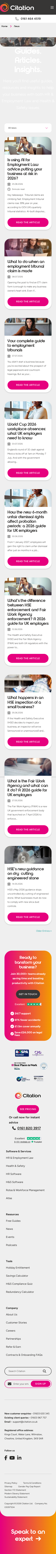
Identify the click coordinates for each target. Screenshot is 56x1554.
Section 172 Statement (15, 1490)
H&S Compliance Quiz (19, 1283)
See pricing (28, 1109)
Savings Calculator (17, 1275)
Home (4, 26)
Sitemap (8, 1487)
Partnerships (13, 1338)
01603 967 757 (25, 1417)
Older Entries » (44, 930)
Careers (10, 1330)
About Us (11, 1314)
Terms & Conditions (32, 1483)
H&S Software (14, 1182)
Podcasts (11, 1245)
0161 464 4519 (31, 18)
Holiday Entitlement (18, 1267)
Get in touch (28, 994)
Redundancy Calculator (20, 1292)
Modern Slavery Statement (17, 1494)
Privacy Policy (10, 1483)
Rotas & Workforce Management (25, 1190)
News (9, 1229)
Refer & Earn (13, 1346)
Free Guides (13, 1221)
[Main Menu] (52, 7)
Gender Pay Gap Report (29, 1487)
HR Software (13, 1174)
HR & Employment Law (19, 1158)
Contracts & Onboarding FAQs (24, 1355)
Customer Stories (16, 1322)
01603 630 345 (26, 1413)
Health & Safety (15, 1166)
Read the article (28, 222)
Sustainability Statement (15, 1497)
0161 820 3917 (29, 1128)
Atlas (9, 1198)
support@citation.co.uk (20, 1421)
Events (10, 1237)
